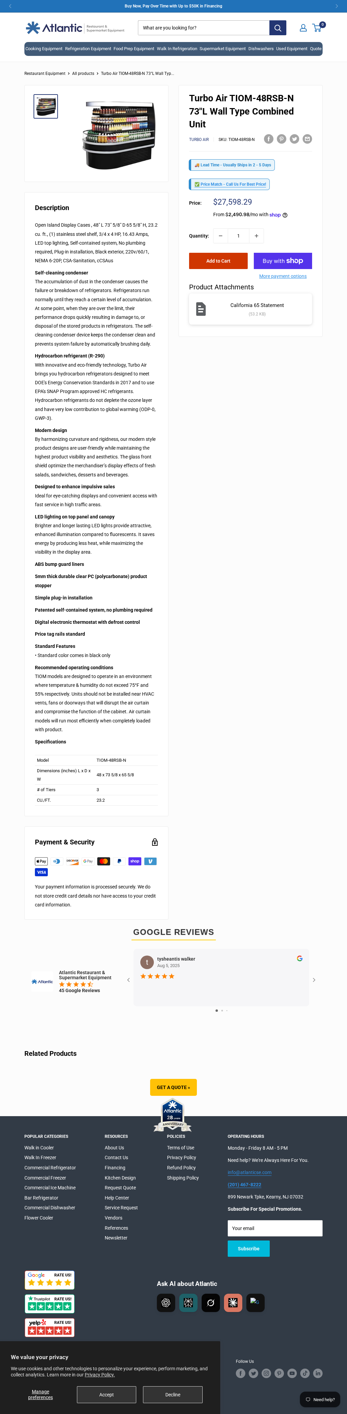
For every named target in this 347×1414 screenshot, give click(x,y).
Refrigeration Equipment (88, 48)
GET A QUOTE (173, 1087)
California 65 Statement (257, 305)
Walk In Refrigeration (177, 48)
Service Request (121, 1207)
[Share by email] (307, 138)
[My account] (303, 28)
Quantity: (199, 236)
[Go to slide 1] (217, 1010)
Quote (316, 48)
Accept (106, 1394)
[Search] (277, 27)
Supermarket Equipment (223, 48)
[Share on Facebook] (268, 138)
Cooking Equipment (43, 48)
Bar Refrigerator (41, 1198)
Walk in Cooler (39, 1147)
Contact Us (116, 1157)
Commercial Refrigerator (50, 1167)
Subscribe (249, 1248)
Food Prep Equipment (134, 48)
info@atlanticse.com (249, 1172)
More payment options (283, 276)
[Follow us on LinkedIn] (318, 1373)
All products (83, 73)
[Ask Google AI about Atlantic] (255, 1303)
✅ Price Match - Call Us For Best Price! (230, 184)
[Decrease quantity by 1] (220, 236)
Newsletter (116, 1238)
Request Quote (120, 1187)
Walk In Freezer (40, 1157)
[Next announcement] (337, 6)
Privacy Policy (181, 1157)
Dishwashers (261, 48)
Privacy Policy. (100, 1374)
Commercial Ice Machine (50, 1187)
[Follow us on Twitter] (253, 1373)
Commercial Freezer (45, 1178)
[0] (317, 28)
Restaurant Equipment (44, 73)
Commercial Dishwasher (49, 1207)
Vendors (113, 1218)
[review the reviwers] (300, 959)
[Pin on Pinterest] (281, 138)
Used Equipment (291, 48)
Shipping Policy (183, 1178)
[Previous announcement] (10, 6)
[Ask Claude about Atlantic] (233, 1303)
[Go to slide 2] (222, 1010)
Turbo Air (199, 139)
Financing (115, 1167)
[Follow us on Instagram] (266, 1373)
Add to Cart (218, 261)
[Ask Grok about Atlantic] (211, 1303)
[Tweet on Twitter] (294, 138)
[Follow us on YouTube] (292, 1373)
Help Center (117, 1198)
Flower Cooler (38, 1218)
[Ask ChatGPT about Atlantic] (166, 1303)
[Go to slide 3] (226, 1010)
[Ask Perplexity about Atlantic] (188, 1303)
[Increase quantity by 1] (256, 236)
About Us (114, 1147)
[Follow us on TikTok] (305, 1373)
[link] (173, 6)
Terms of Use (180, 1147)
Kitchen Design (120, 1178)
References (116, 1228)
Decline (172, 1394)
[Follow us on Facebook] (240, 1373)
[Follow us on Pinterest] (279, 1373)
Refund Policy (181, 1167)
